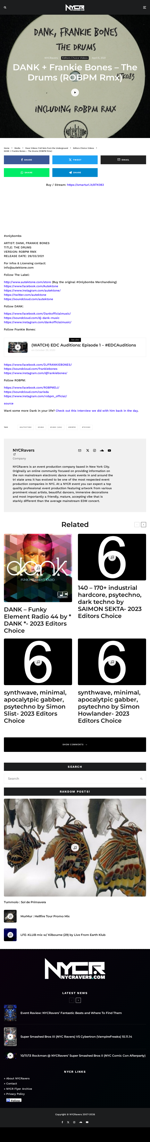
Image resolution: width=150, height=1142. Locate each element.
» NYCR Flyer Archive (18, 1088)
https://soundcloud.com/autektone (28, 299)
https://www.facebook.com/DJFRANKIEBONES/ (38, 364)
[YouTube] (87, 1122)
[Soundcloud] (80, 1122)
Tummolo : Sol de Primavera (25, 902)
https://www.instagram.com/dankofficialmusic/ (37, 322)
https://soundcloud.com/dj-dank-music (31, 318)
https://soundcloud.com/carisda (26, 392)
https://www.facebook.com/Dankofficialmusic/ (37, 313)
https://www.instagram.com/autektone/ (32, 290)
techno (86, 427)
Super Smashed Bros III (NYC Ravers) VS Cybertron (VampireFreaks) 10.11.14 (76, 1036)
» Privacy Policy (14, 1093)
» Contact (10, 1083)
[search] (141, 778)
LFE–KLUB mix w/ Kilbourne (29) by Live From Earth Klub (63, 935)
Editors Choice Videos (75, 57)
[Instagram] (74, 1122)
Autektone (26, 427)
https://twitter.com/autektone (25, 295)
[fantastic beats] (10, 1013)
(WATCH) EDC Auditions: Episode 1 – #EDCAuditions (83, 345)
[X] (68, 1122)
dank (41, 427)
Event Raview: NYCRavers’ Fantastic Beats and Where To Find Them (71, 1013)
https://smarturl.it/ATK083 (85, 185)
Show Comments (72, 744)
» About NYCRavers (16, 1078)
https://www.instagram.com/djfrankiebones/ (35, 373)
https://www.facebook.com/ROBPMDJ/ (31, 387)
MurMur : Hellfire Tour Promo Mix (45, 916)
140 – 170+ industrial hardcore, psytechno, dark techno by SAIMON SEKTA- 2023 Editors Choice (110, 602)
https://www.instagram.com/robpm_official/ (35, 396)
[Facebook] (62, 1122)
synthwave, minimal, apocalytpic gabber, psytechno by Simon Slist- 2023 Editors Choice (35, 706)
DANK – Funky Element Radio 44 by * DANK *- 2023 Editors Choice (37, 620)
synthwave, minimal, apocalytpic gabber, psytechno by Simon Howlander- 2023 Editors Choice (109, 706)
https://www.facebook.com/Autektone (31, 286)
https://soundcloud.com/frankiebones (30, 369)
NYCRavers (51, 57)
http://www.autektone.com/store (27, 282)
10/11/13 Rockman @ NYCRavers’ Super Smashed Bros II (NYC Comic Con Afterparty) (83, 1055)
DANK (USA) (56, 427)
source (8, 403)
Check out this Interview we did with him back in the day (97, 410)
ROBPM (73, 427)
